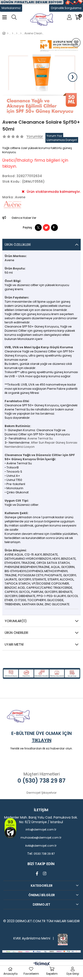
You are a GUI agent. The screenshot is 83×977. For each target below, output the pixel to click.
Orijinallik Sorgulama (66, 8)
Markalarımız (11, 8)
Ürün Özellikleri (18, 244)
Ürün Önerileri (16, 632)
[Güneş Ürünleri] (12, 33)
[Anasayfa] (7, 33)
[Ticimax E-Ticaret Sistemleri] (41, 964)
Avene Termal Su (40, 438)
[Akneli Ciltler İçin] (20, 33)
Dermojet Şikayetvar (42, 793)
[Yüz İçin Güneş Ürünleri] (16, 33)
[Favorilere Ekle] (76, 42)
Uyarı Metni (14, 644)
